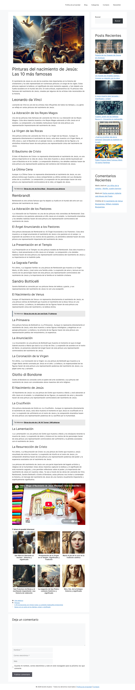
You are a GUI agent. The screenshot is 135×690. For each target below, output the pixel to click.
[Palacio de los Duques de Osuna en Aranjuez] (109, 47)
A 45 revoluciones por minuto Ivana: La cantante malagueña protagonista (38, 605)
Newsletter (117, 5)
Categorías (95, 5)
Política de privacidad (72, 5)
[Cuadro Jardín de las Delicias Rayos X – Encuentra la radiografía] (109, 108)
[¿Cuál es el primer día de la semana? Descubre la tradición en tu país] (109, 128)
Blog (85, 5)
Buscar (98, 17)
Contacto (106, 5)
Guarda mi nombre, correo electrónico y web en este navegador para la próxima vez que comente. (49, 667)
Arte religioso (18, 600)
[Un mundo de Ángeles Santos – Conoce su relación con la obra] (109, 67)
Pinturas (17, 603)
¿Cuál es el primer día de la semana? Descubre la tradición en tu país (108, 139)
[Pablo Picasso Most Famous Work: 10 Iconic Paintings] (109, 151)
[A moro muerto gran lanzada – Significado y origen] (109, 87)
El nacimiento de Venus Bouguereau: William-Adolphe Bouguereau (109, 204)
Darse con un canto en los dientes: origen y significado (32, 607)
